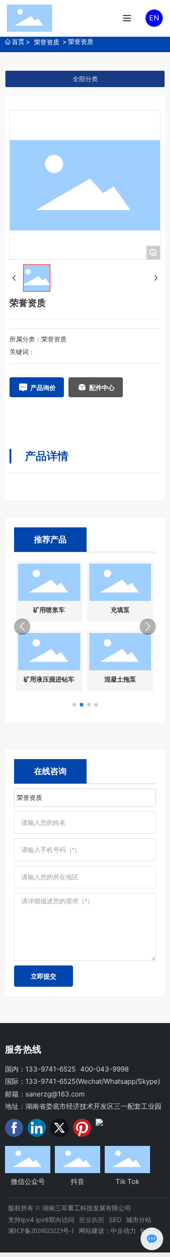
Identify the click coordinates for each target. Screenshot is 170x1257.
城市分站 (138, 1219)
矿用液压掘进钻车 (49, 679)
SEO (115, 1219)
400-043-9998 (104, 1069)
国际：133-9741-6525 (40, 1081)
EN (154, 17)
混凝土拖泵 (120, 679)
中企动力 (123, 1230)
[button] (74, 704)
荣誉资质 (46, 42)
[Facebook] (14, 1128)
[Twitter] (59, 1128)
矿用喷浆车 (49, 610)
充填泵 (120, 610)
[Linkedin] (37, 1128)
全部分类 (85, 79)
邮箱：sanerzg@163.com (45, 1094)
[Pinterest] (82, 1128)
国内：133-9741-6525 (40, 1069)
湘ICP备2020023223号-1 (41, 1231)
